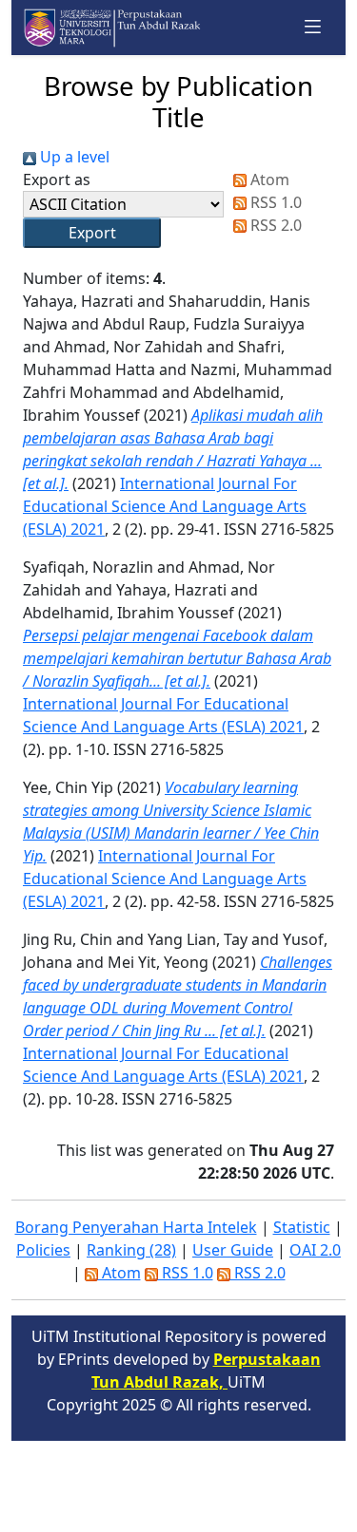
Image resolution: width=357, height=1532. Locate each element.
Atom (268, 179)
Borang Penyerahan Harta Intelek (136, 1227)
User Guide (232, 1249)
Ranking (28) (131, 1249)
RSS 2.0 (274, 225)
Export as (56, 179)
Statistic (301, 1227)
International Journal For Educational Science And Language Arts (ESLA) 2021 (165, 506)
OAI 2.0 (315, 1249)
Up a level (72, 156)
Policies (43, 1249)
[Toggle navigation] (313, 27)
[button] (92, 233)
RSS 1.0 (274, 202)
